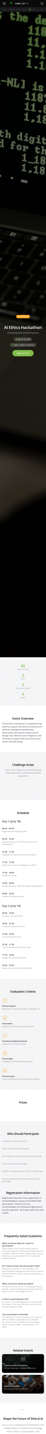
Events (18, 9)
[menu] (4, 3)
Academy (11, 9)
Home (4, 9)
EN (30, 9)
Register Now (23, 353)
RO (34, 9)
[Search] (42, 3)
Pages (24, 9)
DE (42, 9)
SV (38, 9)
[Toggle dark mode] (27, 3)
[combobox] (42, 3)
